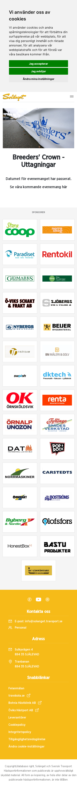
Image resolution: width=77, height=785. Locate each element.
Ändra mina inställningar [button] (38, 78)
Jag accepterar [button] (38, 63)
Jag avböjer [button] (38, 71)
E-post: (38, 621)
